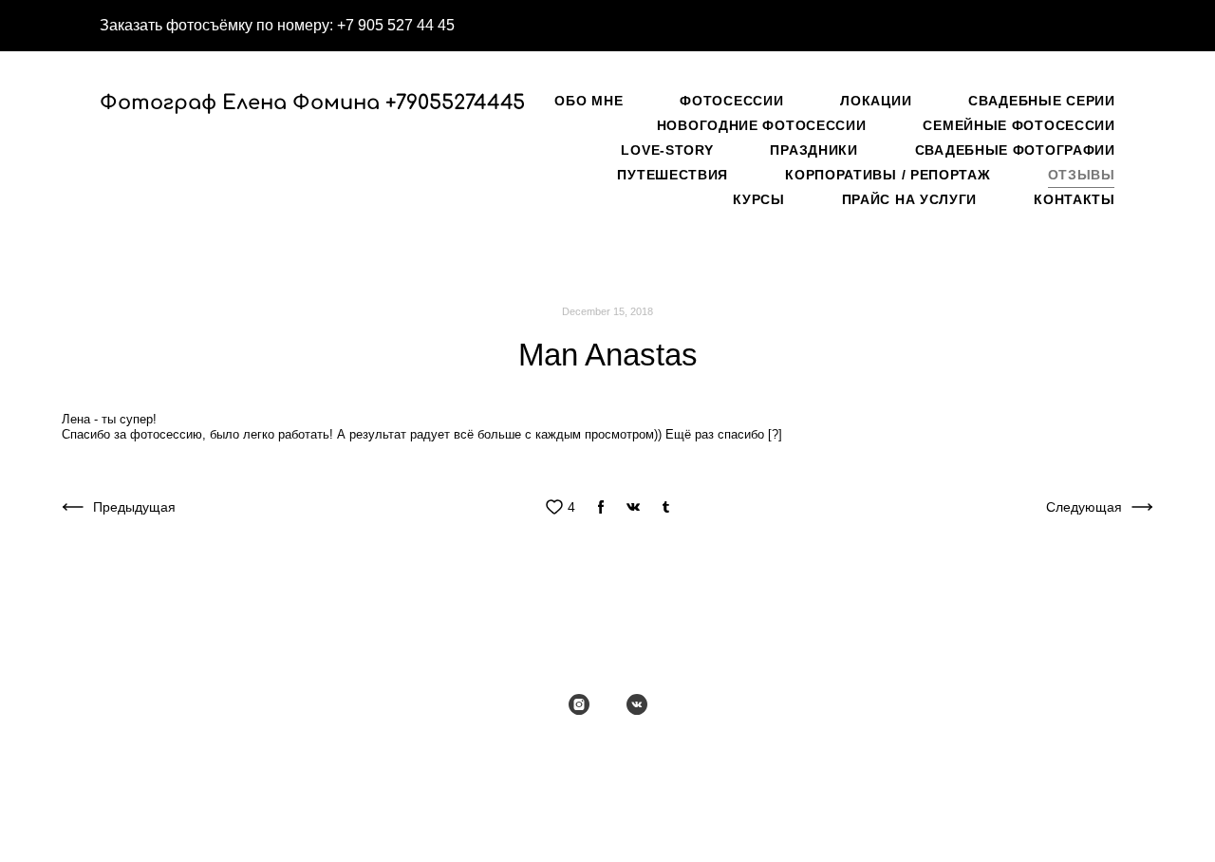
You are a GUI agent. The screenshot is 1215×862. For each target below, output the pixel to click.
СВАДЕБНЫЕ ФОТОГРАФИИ (1015, 150)
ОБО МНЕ (588, 100)
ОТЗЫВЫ (1081, 174)
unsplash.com (227, 744)
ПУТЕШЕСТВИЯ (672, 174)
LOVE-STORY (667, 150)
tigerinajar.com (324, 744)
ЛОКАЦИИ (875, 100)
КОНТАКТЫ (1074, 199)
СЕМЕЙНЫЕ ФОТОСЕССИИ (1018, 125)
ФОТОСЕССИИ (731, 100)
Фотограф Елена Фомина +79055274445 (277, 103)
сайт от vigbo (607, 817)
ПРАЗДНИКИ (813, 150)
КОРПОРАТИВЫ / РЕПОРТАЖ (887, 174)
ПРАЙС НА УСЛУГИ (910, 199)
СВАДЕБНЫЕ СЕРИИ (1041, 100)
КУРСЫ (759, 199)
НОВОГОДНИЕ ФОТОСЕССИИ (762, 125)
